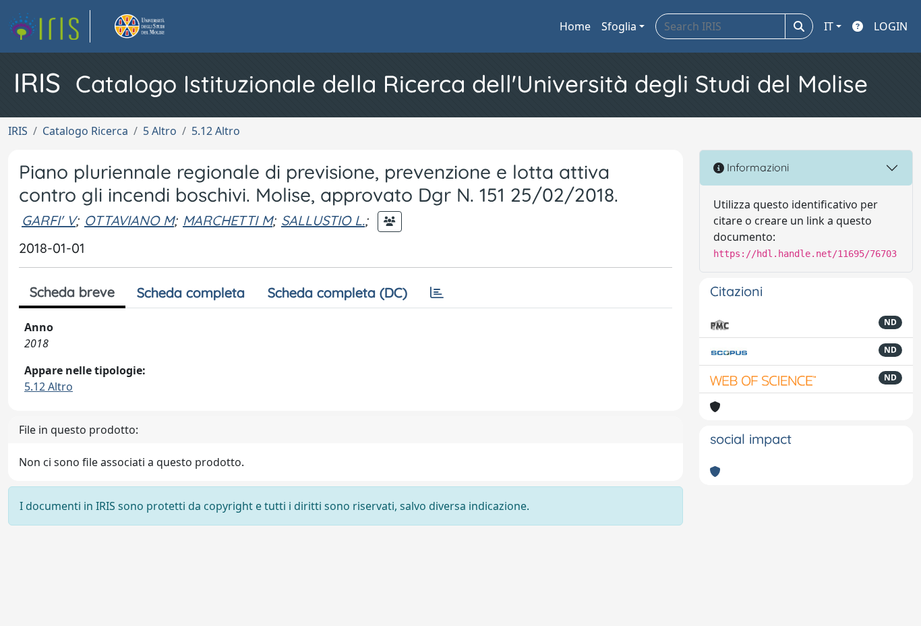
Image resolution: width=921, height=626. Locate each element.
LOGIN (891, 26)
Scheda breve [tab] (72, 291)
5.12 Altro (215, 130)
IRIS (18, 130)
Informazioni (756, 167)
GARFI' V (49, 220)
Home (575, 26)
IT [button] (828, 26)
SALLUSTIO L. (323, 220)
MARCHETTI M (227, 220)
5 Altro (160, 130)
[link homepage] (49, 26)
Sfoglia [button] (618, 26)
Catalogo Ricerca (85, 130)
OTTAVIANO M (129, 220)
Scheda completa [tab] (191, 292)
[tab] (437, 293)
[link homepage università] (155, 26)
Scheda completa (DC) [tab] (337, 292)
